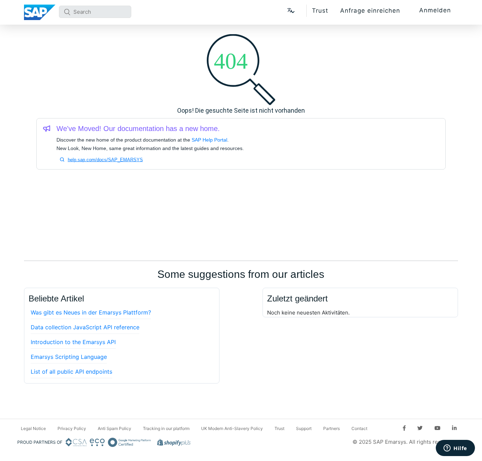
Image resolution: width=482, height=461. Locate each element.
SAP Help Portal (209, 140)
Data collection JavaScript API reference (85, 327)
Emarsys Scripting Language (69, 356)
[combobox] (95, 12)
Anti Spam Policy (114, 428)
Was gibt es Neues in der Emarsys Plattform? (91, 312)
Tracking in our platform (166, 428)
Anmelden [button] (435, 10)
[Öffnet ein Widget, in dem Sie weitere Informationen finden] (455, 448)
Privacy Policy (72, 428)
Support (304, 428)
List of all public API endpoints (71, 371)
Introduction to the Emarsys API (73, 341)
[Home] (39, 12)
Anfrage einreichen (370, 10)
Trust (320, 10)
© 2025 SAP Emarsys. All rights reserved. (405, 441)
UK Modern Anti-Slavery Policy (232, 428)
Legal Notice (33, 428)
